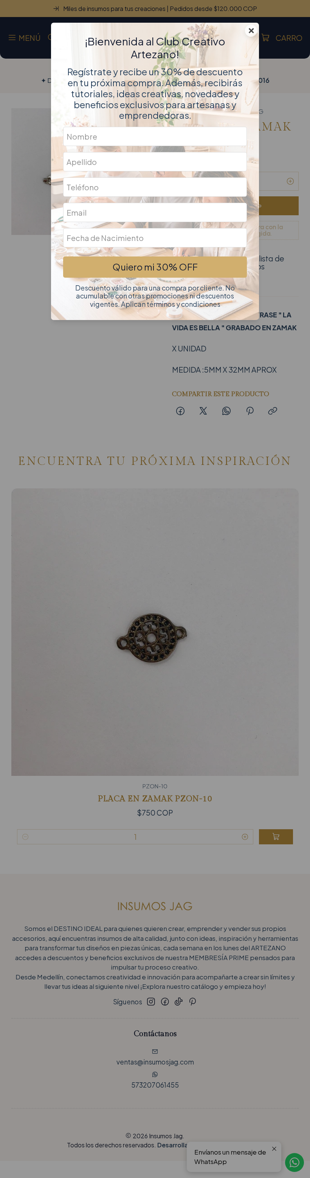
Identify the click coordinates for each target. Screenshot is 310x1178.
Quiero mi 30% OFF (155, 266)
